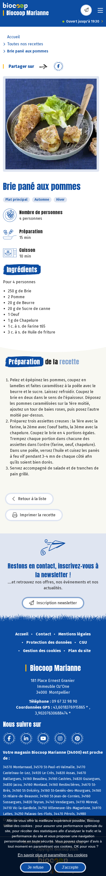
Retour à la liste (32, 498)
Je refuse (36, 867)
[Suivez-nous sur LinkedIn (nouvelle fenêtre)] (26, 738)
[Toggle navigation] (100, 12)
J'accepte (70, 867)
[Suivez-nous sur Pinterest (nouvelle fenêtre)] (77, 738)
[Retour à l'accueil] (15, 6)
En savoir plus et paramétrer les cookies (53, 855)
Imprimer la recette (37, 515)
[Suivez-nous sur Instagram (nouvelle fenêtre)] (60, 738)
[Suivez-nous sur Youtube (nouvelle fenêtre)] (43, 738)
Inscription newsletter (56, 603)
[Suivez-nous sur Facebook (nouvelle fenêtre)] (9, 738)
